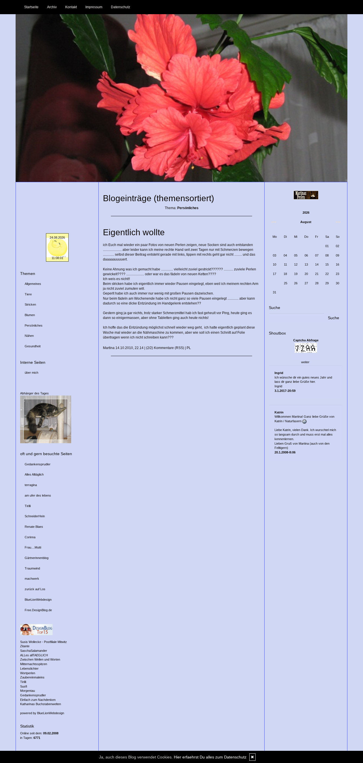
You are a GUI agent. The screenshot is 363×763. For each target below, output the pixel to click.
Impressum (93, 7)
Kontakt (71, 7)
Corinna (30, 537)
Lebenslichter (29, 668)
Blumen (30, 315)
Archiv (52, 7)
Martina (109, 348)
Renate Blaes (34, 526)
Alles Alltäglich (34, 474)
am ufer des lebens (38, 495)
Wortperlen (27, 673)
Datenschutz (120, 7)
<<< (273, 222)
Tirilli (28, 506)
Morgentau (27, 690)
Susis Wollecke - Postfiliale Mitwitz (43, 642)
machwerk (32, 578)
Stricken (30, 304)
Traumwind (32, 568)
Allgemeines (33, 283)
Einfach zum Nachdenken (38, 699)
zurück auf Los (35, 589)
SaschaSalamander (33, 650)
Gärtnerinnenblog (36, 558)
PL (189, 348)
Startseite (31, 7)
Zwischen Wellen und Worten (40, 659)
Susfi (23, 686)
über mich (31, 372)
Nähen (29, 335)
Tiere (28, 294)
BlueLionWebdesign (38, 599)
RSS (179, 348)
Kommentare (164, 348)
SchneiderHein (35, 516)
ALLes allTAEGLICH (34, 655)
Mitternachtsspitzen (33, 664)
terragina (31, 485)
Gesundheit (33, 346)
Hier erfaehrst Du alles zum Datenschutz (210, 757)
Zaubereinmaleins (32, 677)
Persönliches (34, 325)
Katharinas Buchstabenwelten (40, 704)
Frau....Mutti (33, 547)
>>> (338, 222)
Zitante (24, 646)
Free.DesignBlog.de (38, 610)
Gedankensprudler (37, 464)
